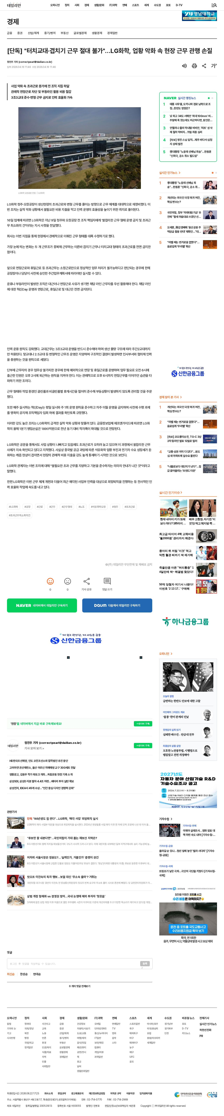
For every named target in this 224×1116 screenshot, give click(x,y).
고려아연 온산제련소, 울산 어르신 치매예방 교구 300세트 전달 (42, 768)
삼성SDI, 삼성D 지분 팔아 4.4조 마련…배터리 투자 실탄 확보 (41, 781)
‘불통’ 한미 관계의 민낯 (176, 717)
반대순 (37, 974)
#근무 (52, 506)
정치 (67, 5)
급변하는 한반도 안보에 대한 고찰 (181, 701)
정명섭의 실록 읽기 (172, 729)
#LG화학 (13, 506)
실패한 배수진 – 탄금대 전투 (178, 734)
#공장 (27, 506)
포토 (168, 5)
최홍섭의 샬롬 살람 (172, 745)
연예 (124, 5)
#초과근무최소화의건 (19, 515)
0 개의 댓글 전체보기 (79, 986)
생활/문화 (99, 5)
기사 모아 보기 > (34, 748)
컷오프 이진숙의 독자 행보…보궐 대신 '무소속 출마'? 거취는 (62, 877)
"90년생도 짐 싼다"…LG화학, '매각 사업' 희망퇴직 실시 (62, 819)
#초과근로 (130, 506)
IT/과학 (113, 5)
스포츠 (135, 5)
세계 (146, 5)
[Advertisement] (79, 930)
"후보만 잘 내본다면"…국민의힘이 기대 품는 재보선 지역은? (62, 838)
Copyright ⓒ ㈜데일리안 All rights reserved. (163, 1105)
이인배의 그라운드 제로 (174, 712)
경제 (86, 5)
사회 (77, 5)
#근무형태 (67, 506)
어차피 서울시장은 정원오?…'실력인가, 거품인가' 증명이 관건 (63, 857)
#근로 (40, 506)
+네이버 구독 (143, 723)
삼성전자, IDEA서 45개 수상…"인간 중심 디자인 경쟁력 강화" (41, 788)
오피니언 (54, 5)
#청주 (115, 506)
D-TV (179, 5)
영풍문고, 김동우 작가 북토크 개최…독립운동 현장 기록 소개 (40, 774)
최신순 (11, 974)
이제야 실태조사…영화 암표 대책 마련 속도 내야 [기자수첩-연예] (199, 835)
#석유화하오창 (98, 506)
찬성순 (24, 974)
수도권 (157, 5)
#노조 (82, 506)
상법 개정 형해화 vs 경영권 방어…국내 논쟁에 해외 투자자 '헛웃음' (66, 896)
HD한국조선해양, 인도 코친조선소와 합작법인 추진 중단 (38, 761)
